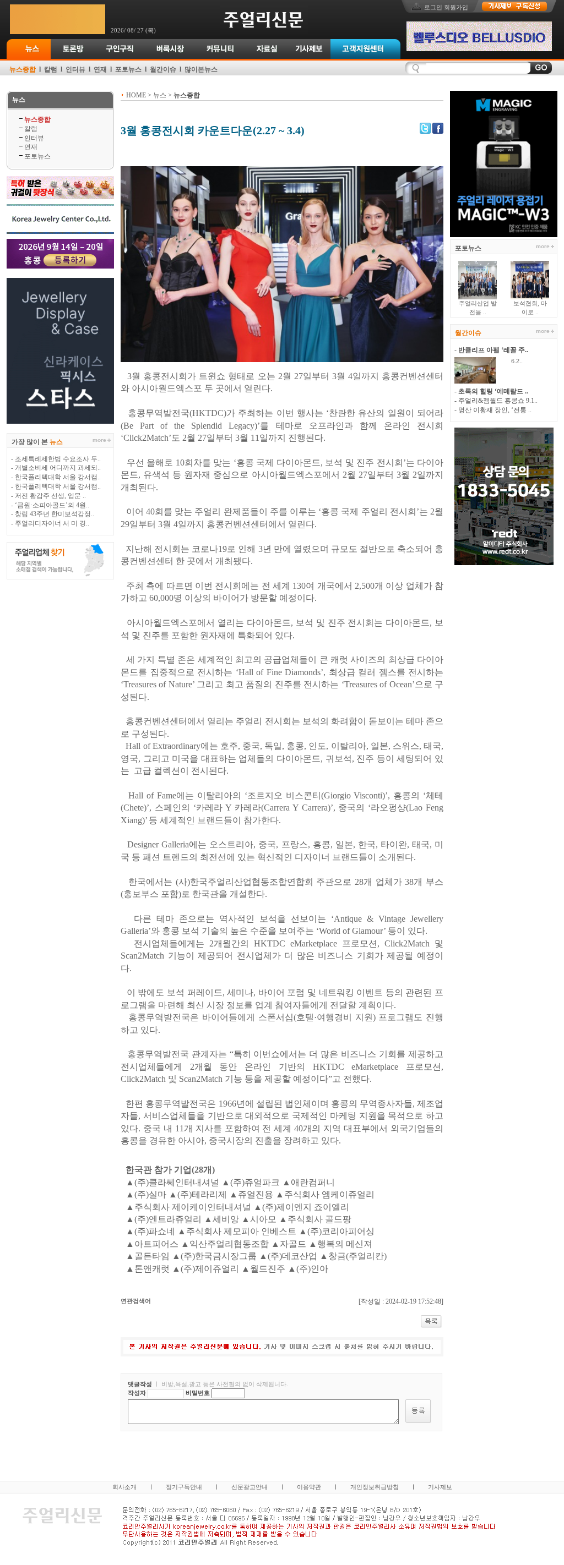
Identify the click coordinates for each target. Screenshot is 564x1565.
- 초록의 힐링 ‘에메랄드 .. (491, 391)
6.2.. (512, 361)
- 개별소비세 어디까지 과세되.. (56, 468)
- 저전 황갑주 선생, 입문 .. (48, 496)
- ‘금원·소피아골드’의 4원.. (50, 505)
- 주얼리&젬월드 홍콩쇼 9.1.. (496, 400)
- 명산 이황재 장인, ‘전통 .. (493, 410)
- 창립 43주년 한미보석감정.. (52, 514)
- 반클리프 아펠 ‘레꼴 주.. (491, 350)
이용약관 (309, 1487)
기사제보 (440, 1487)
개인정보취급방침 (374, 1487)
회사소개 (124, 1487)
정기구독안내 (184, 1487)
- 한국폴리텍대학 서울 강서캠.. (56, 477)
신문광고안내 (249, 1487)
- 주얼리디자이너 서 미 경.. (50, 523)
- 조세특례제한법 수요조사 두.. (56, 459)
